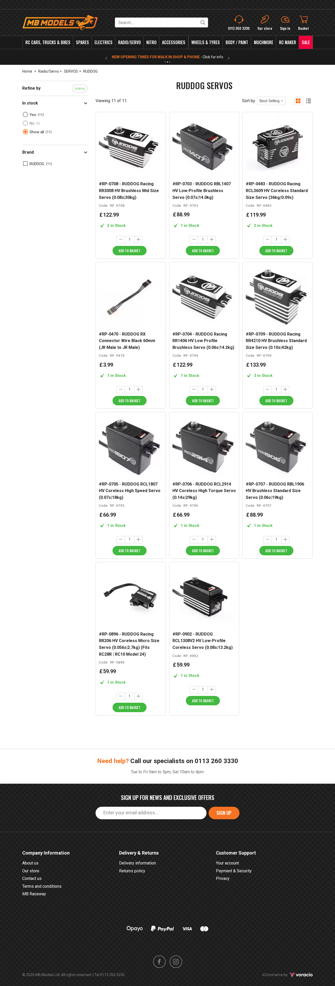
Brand (28, 152)
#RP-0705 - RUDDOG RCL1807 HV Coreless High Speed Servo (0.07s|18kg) (129, 491)
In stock (30, 103)
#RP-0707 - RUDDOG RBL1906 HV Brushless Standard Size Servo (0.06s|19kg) (275, 491)
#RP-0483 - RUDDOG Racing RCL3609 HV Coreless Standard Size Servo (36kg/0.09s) (277, 190)
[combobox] (271, 101)
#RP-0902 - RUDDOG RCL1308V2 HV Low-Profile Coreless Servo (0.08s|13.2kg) (202, 641)
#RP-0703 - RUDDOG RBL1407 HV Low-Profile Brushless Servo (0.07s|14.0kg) (201, 190)
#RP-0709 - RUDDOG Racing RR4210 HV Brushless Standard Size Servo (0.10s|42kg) (276, 341)
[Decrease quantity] (120, 239)
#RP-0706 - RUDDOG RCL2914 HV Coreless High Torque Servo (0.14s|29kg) (204, 491)
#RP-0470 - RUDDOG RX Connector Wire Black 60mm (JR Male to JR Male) (127, 341)
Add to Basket (129, 250)
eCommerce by (281, 975)
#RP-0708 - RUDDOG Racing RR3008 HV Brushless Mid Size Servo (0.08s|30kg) (129, 190)
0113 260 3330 (216, 761)
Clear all (80, 88)
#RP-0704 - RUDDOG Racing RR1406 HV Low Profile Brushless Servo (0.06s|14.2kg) (203, 341)
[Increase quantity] (138, 239)
